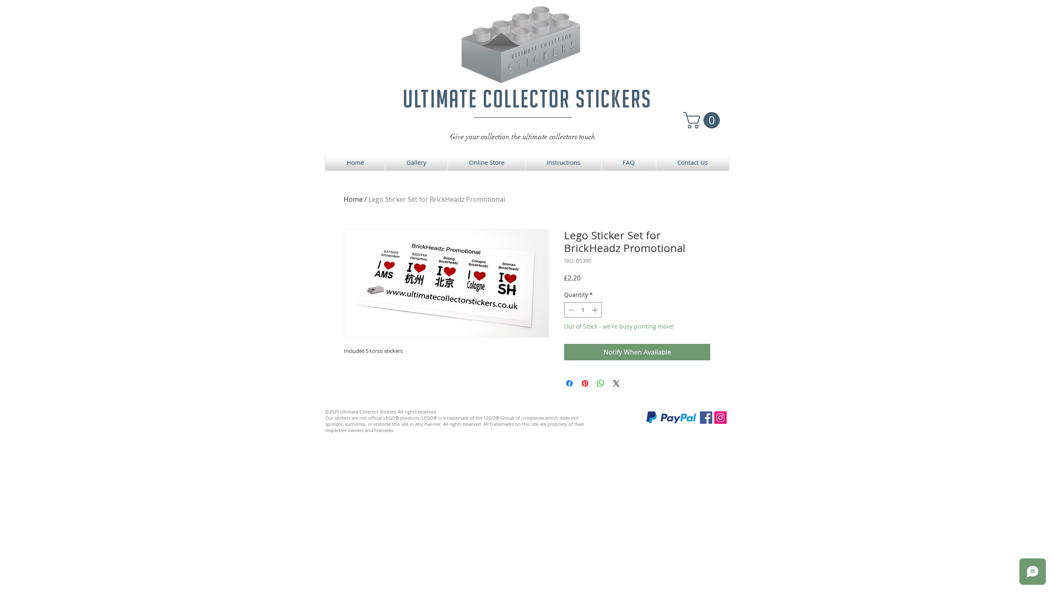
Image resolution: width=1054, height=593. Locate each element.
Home (353, 199)
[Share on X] (616, 383)
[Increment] (595, 310)
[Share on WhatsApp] (601, 383)
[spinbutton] (583, 310)
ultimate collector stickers (527, 98)
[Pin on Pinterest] (585, 383)
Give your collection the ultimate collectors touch (522, 136)
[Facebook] (706, 417)
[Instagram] (720, 417)
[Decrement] (570, 310)
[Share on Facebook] (569, 383)
